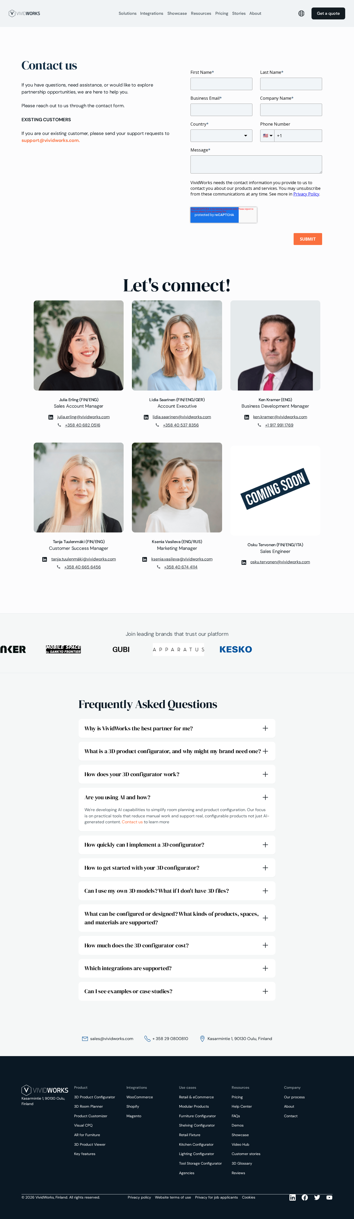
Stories (239, 13)
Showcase (177, 13)
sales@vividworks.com (111, 1038)
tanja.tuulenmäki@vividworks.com (83, 559)
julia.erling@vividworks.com (83, 417)
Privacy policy (139, 1197)
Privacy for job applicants (216, 1197)
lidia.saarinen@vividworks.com (182, 417)
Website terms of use (173, 1197)
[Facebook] (305, 1197)
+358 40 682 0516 (82, 425)
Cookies (248, 1197)
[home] (61, 13)
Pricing (221, 13)
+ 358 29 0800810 (170, 1038)
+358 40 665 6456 (82, 567)
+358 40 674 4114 (180, 567)
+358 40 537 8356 (181, 425)
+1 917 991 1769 (279, 425)
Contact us (132, 822)
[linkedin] (51, 417)
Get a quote (328, 13)
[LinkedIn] (292, 1197)
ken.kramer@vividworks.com (280, 417)
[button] (127, 13)
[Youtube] (317, 1197)
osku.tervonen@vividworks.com (280, 562)
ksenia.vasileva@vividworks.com (182, 559)
